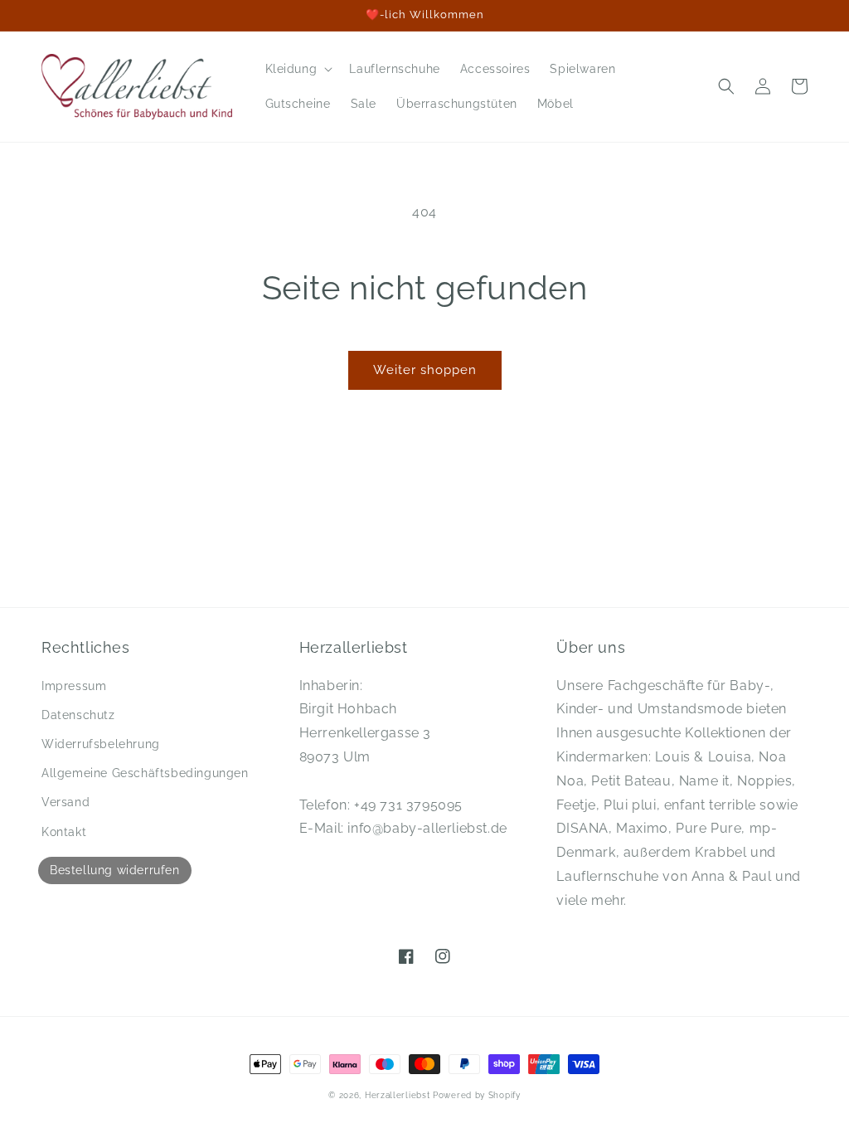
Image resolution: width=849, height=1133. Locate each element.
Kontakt (63, 832)
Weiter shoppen (425, 369)
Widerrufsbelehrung (100, 744)
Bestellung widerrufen (115, 870)
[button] (297, 68)
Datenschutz (78, 715)
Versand (65, 802)
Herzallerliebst (397, 1095)
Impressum (73, 686)
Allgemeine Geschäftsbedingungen (145, 773)
